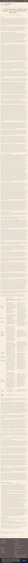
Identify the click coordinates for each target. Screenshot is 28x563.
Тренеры (16, 549)
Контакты (16, 553)
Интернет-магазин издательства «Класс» (20, 555)
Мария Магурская (3, 16)
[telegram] (24, 1)
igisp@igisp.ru (13, 1)
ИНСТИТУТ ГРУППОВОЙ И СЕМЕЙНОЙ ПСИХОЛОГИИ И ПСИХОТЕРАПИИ (8, 4)
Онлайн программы (3, 551)
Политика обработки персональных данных (20, 556)
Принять (24, 560)
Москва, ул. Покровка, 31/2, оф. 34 (19, 545)
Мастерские (2, 549)
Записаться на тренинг (18, 550)
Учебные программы (3, 552)
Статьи (16, 551)
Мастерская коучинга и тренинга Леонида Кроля (21, 554)
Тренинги (2, 550)
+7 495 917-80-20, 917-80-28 (5, 1)
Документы (16, 552)
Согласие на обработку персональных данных (20, 557)
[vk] (25, 1)
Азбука (3, 525)
